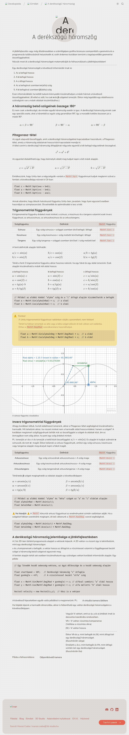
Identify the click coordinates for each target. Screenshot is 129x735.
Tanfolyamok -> (112, 722)
